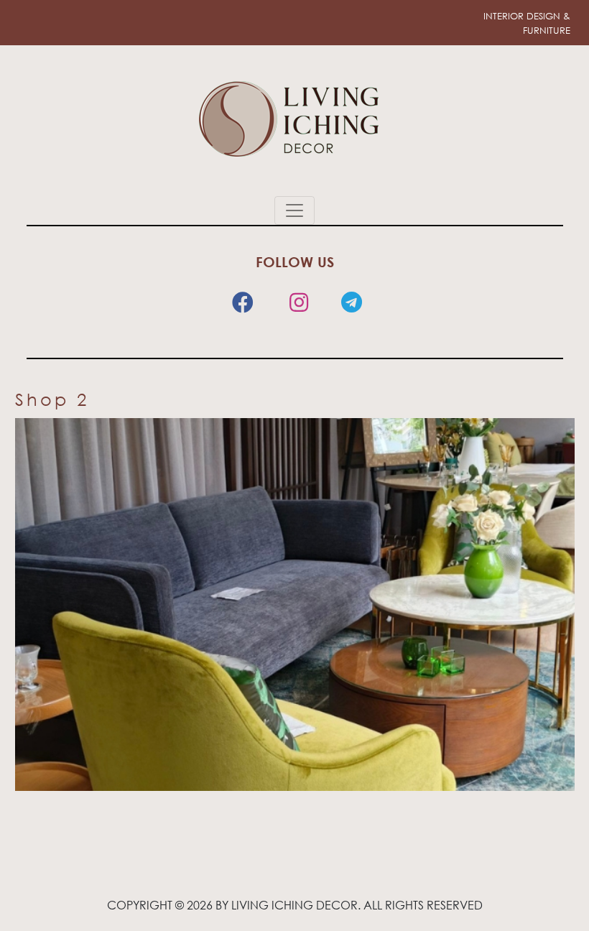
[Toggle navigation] (294, 210)
